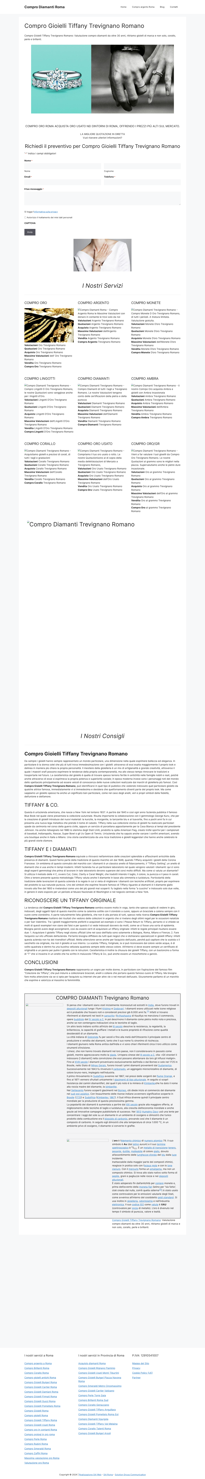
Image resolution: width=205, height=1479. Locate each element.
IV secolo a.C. (96, 1019)
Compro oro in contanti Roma (40, 1429)
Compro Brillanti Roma (36, 1368)
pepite (115, 1176)
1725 (78, 1097)
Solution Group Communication (130, 1474)
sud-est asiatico (80, 1093)
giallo (156, 1151)
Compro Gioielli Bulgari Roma (40, 1382)
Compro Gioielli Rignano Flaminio (96, 1368)
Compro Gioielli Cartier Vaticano (96, 1390)
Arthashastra (123, 1015)
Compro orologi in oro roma (39, 1434)
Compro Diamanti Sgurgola (93, 1419)
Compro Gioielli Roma (36, 1410)
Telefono (109, 176)
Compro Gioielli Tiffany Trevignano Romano (136, 1220)
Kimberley (149, 1083)
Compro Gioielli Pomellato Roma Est (98, 1414)
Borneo (122, 1090)
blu (163, 1154)
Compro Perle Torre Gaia (92, 1395)
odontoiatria (146, 1201)
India (151, 1005)
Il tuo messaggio (34, 189)
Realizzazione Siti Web (90, 1474)
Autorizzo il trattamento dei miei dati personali (49, 217)
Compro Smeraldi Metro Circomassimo (99, 1386)
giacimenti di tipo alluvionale (130, 1079)
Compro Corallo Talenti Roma (94, 1428)
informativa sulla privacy (46, 211)
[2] (160, 1190)
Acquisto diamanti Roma (92, 1363)
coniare (159, 1183)
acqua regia (150, 1165)
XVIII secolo (81, 1062)
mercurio (133, 1169)
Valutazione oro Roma (36, 1462)
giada (113, 1054)
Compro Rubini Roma (36, 1444)
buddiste (79, 1019)
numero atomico (153, 1140)
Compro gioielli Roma (36, 1415)
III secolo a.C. (147, 1054)
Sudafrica (98, 1076)
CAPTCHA (30, 223)
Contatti (174, 7)
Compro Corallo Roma (36, 1372)
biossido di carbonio (116, 1118)
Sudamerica (165, 1065)
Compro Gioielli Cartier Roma (40, 1387)
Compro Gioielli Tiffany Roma (40, 1420)
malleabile (137, 1151)
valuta (154, 1204)
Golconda (93, 1037)
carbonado (119, 1069)
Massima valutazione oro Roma (41, 1458)
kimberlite (111, 1086)
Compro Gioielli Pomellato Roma (42, 1406)
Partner (136, 1377)
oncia (135, 1208)
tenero (172, 1147)
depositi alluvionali (77, 1008)
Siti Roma (108, 1474)
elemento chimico (131, 1140)
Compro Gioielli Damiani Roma (41, 1391)
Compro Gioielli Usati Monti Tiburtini (98, 1372)
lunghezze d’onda (147, 1154)
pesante (116, 1151)
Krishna (106, 1008)
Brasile (70, 1097)
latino (136, 1144)
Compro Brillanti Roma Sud (93, 1400)
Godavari (119, 1008)
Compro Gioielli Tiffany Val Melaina (98, 1423)
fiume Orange (164, 1076)
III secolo (118, 1026)
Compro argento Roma (143, 7)
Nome (27, 171)
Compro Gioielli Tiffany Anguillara (97, 1409)
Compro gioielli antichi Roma (40, 1377)
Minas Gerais (98, 1065)
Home (123, 7)
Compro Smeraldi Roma (37, 1448)
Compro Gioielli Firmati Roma (40, 1396)
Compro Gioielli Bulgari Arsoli (94, 1433)
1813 (138, 1111)
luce (174, 1154)
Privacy (136, 1368)
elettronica (118, 1204)
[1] (148, 1011)
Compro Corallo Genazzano (93, 1405)
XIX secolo (132, 1104)
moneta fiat (145, 1186)
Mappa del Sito (140, 1363)
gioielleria (132, 1201)
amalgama (156, 1169)
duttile (126, 1151)
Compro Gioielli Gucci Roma (40, 1401)
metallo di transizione (156, 1147)
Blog (162, 7)
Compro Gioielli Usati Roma (39, 1425)
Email (28, 176)
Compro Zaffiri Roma (36, 1453)
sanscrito (109, 1015)
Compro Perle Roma (35, 1439)
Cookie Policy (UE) (142, 1372)
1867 (112, 1097)
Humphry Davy (150, 1111)
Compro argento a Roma (38, 1363)
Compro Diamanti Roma (44, 7)
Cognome (109, 171)
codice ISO (138, 1204)
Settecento (77, 1090)
